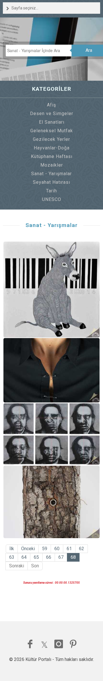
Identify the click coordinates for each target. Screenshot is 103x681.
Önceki (28, 548)
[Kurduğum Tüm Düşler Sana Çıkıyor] (51, 289)
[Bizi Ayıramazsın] (51, 370)
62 (81, 548)
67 (61, 557)
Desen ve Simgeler (51, 113)
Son (35, 566)
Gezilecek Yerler (51, 139)
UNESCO (51, 199)
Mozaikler (51, 165)
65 (36, 557)
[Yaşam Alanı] (51, 502)
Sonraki (16, 566)
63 (11, 557)
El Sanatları (51, 122)
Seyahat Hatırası (51, 182)
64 (24, 557)
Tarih (51, 191)
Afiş (51, 105)
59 (44, 548)
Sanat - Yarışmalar (51, 173)
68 (73, 557)
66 (48, 557)
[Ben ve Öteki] (51, 434)
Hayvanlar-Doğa (52, 148)
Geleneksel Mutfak (51, 130)
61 (69, 548)
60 (57, 548)
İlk (11, 548)
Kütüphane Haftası (51, 156)
